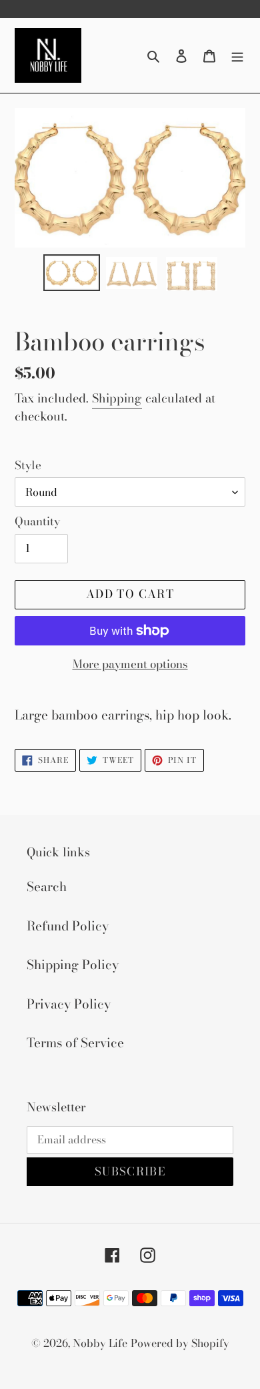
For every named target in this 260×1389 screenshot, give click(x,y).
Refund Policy (68, 926)
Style (28, 465)
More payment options (130, 664)
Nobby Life (100, 1343)
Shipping (117, 398)
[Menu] (237, 55)
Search (47, 886)
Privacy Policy (69, 1004)
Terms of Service (75, 1043)
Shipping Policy (73, 965)
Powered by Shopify (180, 1343)
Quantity (37, 521)
